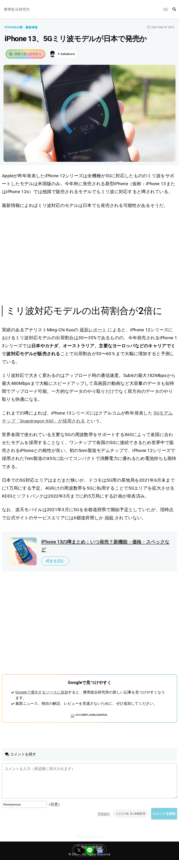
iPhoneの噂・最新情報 (21, 27)
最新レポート (93, 329)
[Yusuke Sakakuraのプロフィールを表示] (63, 54)
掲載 (109, 517)
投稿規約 (104, 814)
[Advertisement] (89, 256)
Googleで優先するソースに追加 (41, 692)
